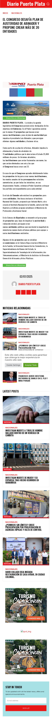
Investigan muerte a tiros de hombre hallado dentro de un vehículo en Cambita (32, 320)
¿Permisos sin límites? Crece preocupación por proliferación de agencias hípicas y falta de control (32, 349)
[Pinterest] (30, 92)
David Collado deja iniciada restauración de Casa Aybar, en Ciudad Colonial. (25, 574)
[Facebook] (13, 92)
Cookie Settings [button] (13, 365)
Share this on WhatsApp (15, 118)
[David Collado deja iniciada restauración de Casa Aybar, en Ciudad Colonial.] (26, 551)
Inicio (5, 12)
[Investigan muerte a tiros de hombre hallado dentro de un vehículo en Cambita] (10, 318)
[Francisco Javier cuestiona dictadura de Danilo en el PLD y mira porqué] (10, 377)
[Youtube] (34, 292)
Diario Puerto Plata (29, 284)
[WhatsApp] (38, 92)
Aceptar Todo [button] (31, 365)
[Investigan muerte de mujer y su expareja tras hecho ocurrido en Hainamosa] (10, 332)
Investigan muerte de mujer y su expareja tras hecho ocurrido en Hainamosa (33, 334)
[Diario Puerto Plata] (15, 284)
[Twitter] (22, 92)
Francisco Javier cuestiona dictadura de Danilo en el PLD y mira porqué (32, 378)
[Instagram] (23, 292)
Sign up (26, 708)
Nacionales (17, 12)
